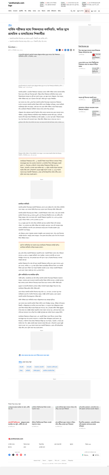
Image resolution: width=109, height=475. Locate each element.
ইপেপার (10, 447)
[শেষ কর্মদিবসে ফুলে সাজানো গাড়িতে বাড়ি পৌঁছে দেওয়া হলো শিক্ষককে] (66, 413)
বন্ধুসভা (71, 444)
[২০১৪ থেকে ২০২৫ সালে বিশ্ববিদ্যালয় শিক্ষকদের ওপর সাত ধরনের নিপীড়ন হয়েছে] (96, 70)
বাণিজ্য (29, 11)
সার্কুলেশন (50, 460)
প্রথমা (25, 447)
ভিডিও (59, 11)
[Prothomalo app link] (85, 455)
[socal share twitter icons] (60, 51)
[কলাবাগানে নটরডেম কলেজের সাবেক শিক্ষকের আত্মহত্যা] (96, 113)
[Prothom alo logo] (15, 439)
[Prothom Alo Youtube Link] (22, 455)
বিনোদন (43, 11)
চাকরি (48, 11)
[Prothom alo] (18, 4)
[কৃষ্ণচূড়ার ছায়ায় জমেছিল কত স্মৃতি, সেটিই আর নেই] (19, 413)
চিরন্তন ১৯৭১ (88, 444)
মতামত (34, 11)
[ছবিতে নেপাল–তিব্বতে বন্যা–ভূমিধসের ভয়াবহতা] (42, 4)
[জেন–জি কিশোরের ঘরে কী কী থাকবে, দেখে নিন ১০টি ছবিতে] (84, 4)
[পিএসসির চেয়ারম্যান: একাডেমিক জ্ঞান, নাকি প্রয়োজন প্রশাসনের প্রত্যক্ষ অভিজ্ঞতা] (90, 413)
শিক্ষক (21, 370)
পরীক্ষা (10, 25)
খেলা (39, 11)
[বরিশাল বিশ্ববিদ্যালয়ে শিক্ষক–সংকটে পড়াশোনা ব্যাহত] (43, 413)
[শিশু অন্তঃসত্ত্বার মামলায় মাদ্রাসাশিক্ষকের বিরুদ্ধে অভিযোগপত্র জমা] (96, 56)
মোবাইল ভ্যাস (42, 447)
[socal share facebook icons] (57, 51)
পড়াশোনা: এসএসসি (39, 367)
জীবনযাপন (53, 11)
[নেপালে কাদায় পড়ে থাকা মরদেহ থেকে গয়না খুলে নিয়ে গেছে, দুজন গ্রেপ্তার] (63, 4)
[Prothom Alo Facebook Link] (10, 455)
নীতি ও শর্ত (57, 460)
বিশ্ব (25, 11)
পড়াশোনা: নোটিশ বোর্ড (52, 367)
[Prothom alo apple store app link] (96, 455)
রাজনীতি (21, 11)
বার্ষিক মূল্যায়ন (37, 370)
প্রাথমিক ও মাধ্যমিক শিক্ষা (48, 370)
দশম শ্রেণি (29, 367)
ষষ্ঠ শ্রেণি (21, 367)
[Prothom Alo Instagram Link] (18, 455)
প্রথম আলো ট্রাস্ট (57, 444)
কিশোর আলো (27, 444)
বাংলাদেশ (15, 11)
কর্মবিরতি (28, 370)
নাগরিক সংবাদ (11, 444)
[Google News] (25, 455)
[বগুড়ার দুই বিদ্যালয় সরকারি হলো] (96, 101)
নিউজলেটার (70, 460)
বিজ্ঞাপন (44, 460)
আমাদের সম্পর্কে (37, 460)
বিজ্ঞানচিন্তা (41, 444)
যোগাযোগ (64, 460)
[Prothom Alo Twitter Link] (14, 455)
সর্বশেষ (9, 11)
